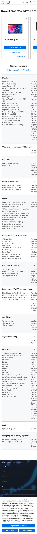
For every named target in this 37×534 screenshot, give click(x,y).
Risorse (4, 487)
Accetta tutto (27, 530)
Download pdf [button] (14, 70)
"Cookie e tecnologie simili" (12, 522)
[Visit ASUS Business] (7, 462)
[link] (15, 52)
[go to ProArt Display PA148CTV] (15, 29)
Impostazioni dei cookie (18, 526)
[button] (23, 2)
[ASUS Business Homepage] (6, 2)
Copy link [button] (27, 70)
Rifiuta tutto (10, 530)
